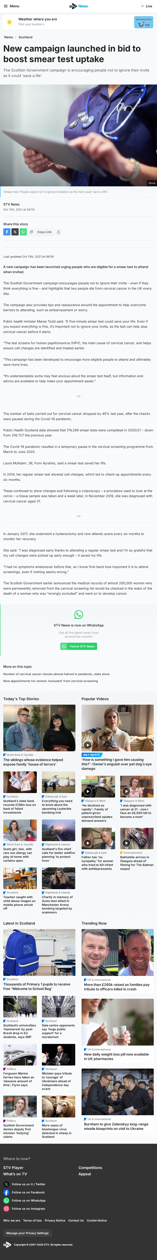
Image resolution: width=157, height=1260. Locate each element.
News (8, 37)
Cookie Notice (97, 1220)
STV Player (13, 1168)
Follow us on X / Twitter (28, 1184)
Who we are (11, 1220)
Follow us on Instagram (28, 1208)
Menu (14, 6)
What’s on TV (15, 1174)
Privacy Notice (55, 1220)
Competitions (90, 1168)
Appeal (84, 1174)
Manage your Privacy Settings (27, 1233)
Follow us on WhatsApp (29, 1200)
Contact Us (76, 1220)
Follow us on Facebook (28, 1192)
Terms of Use (32, 1220)
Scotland (26, 37)
